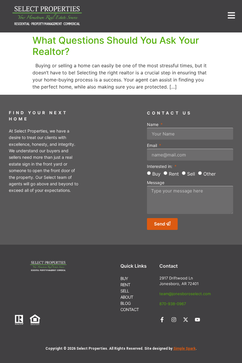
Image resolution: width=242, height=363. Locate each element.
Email (152, 145)
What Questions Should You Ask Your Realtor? (115, 46)
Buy (156, 173)
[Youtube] (197, 319)
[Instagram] (173, 319)
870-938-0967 (172, 303)
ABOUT (126, 297)
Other (209, 173)
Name (153, 124)
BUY (124, 278)
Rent (174, 173)
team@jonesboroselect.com (185, 293)
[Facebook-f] (162, 319)
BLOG (125, 303)
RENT (125, 284)
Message (155, 183)
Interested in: (160, 166)
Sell (191, 173)
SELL (124, 290)
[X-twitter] (185, 319)
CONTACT (129, 309)
